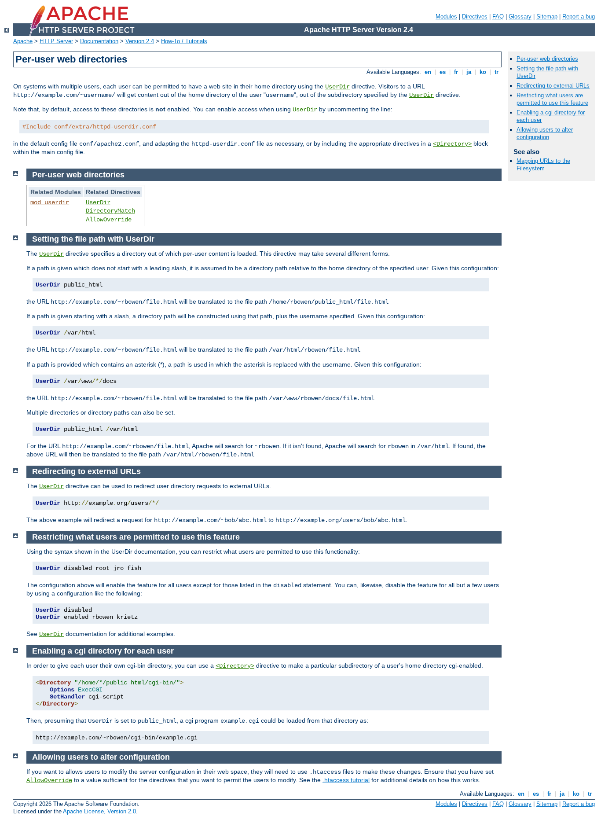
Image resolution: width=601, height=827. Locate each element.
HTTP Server (56, 41)
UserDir (337, 86)
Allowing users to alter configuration (545, 133)
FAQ (498, 16)
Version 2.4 (139, 41)
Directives (474, 16)
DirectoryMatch (110, 210)
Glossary (520, 16)
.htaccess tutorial (346, 779)
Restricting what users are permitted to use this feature (552, 99)
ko (483, 72)
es (442, 72)
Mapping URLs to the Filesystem (543, 165)
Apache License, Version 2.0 (99, 811)
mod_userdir (49, 202)
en (428, 72)
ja (469, 72)
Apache (23, 41)
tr (496, 72)
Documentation (99, 41)
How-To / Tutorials (184, 41)
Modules (446, 16)
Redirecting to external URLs (553, 85)
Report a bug (578, 16)
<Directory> (452, 143)
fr (456, 72)
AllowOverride (109, 219)
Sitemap (546, 16)
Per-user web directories (547, 58)
